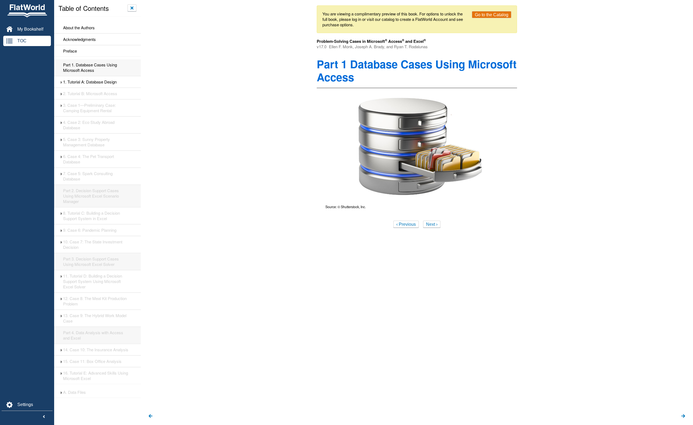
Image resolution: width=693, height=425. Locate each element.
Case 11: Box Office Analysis (92, 361)
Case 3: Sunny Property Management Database (86, 142)
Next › (431, 224)
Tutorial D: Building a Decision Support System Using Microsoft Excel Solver (92, 281)
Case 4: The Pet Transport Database (88, 159)
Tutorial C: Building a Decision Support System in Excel (91, 215)
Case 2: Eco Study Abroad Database (89, 125)
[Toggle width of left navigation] (44, 417)
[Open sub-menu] (61, 82)
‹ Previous (406, 224)
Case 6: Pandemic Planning (89, 230)
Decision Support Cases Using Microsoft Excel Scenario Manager (91, 196)
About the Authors (79, 27)
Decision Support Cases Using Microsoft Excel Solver (91, 261)
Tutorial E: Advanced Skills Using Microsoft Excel (95, 375)
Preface (70, 51)
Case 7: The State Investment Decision (92, 244)
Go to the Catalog (491, 14)
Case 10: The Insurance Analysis (95, 349)
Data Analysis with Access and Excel (93, 335)
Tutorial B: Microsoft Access (90, 93)
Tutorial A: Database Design (90, 82)
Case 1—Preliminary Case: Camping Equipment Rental (89, 107)
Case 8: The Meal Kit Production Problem (95, 301)
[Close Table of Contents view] (132, 7)
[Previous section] (150, 416)
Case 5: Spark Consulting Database (88, 176)
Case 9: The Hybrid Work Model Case (94, 318)
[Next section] (683, 416)
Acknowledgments (79, 39)
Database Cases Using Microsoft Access (90, 67)
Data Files (74, 392)
